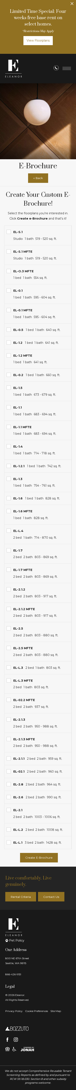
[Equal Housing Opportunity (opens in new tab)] (7, 1049)
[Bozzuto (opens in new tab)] (16, 1028)
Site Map (55, 1011)
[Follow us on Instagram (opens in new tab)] (16, 1039)
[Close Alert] (72, 4)
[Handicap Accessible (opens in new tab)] (14, 1049)
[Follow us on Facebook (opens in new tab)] (7, 1039)
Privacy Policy (14, 1011)
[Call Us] (56, 68)
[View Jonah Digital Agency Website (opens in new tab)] (27, 1049)
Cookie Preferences (36, 1011)
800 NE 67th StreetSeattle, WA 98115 (17, 961)
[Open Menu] (66, 68)
